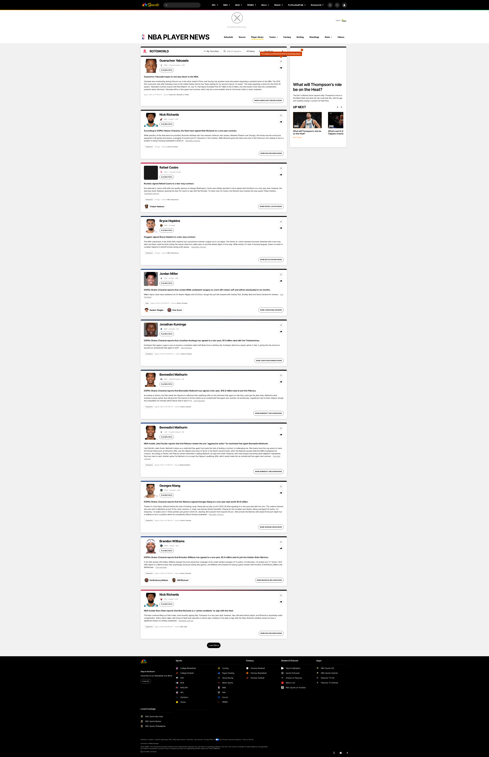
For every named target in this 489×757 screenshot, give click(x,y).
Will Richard (182, 580)
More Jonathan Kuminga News (269, 360)
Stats (327, 37)
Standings (314, 37)
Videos (340, 37)
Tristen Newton (157, 206)
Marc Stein (183, 627)
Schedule (228, 37)
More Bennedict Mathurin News (268, 413)
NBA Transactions (173, 199)
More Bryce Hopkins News (271, 259)
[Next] (341, 107)
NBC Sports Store (179, 739)
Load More (214, 645)
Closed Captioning (161, 739)
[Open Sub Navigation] (217, 5)
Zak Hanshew (186, 348)
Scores (242, 37)
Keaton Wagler (157, 310)
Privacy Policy (209, 739)
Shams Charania (172, 147)
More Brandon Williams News (269, 580)
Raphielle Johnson (192, 141)
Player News (257, 37)
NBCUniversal (154, 743)
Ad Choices (199, 739)
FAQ (170, 739)
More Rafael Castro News (271, 206)
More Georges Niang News (271, 527)
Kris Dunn (177, 310)
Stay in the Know (148, 671)
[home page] (150, 5)
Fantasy (287, 37)
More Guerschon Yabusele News (268, 100)
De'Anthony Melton (159, 580)
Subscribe (145, 681)
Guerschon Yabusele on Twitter (179, 95)
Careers (151, 739)
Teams (272, 37)
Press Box (190, 739)
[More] (330, 5)
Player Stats (166, 70)
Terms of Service (248, 739)
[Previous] (337, 107)
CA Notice (237, 739)
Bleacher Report (185, 465)
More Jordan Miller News (271, 310)
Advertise (144, 739)
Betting (300, 37)
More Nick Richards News (271, 153)
